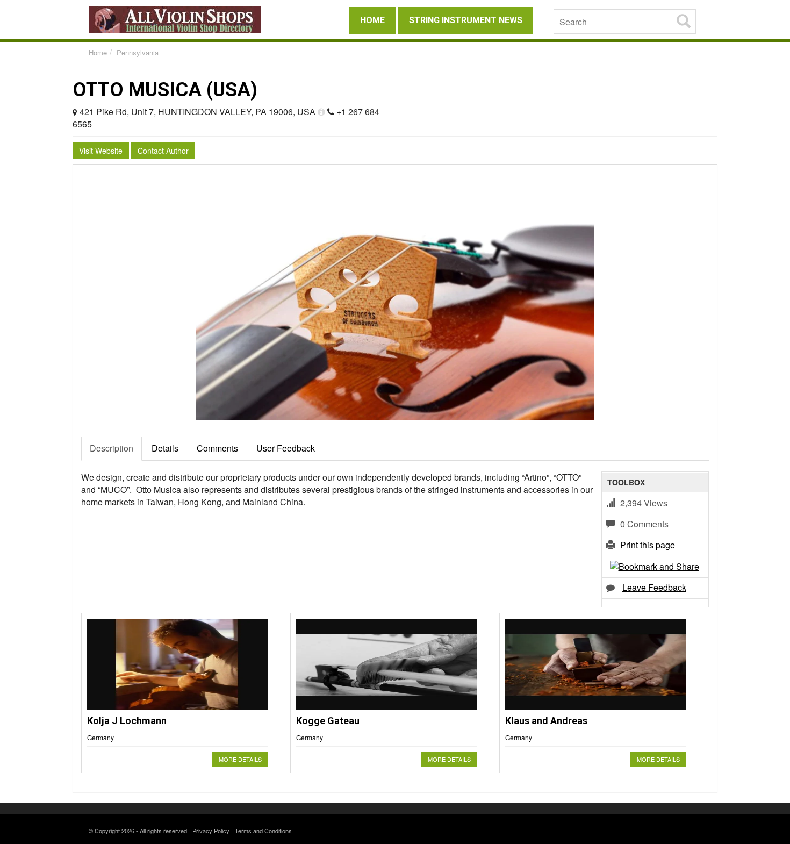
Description (111, 448)
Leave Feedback (654, 587)
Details (165, 448)
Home (98, 52)
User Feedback (285, 448)
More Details (240, 759)
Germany (100, 737)
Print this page (647, 545)
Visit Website (101, 150)
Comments (217, 448)
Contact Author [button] (163, 150)
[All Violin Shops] (185, 19)
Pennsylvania (138, 52)
